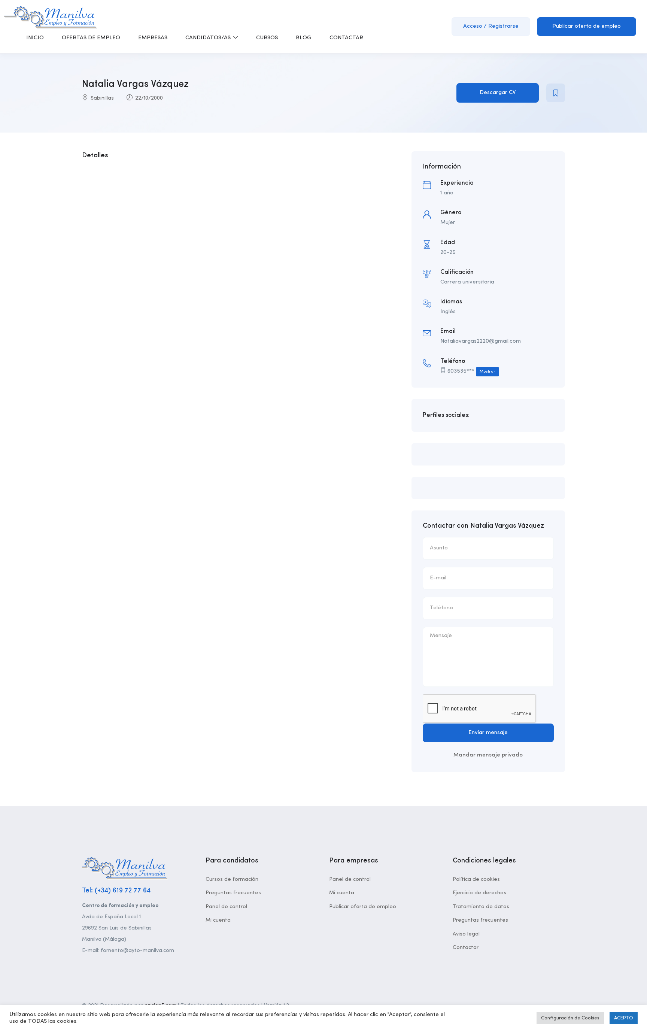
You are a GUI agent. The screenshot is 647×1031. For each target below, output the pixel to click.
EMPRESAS (152, 38)
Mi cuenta (218, 920)
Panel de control (226, 906)
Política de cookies (476, 879)
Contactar (466, 947)
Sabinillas (102, 98)
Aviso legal (466, 934)
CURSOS (267, 38)
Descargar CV (498, 92)
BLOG (304, 38)
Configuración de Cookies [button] (570, 1018)
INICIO (35, 38)
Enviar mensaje (488, 733)
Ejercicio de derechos (479, 892)
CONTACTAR (346, 38)
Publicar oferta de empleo (586, 26)
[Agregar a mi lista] (555, 93)
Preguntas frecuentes (233, 892)
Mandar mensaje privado (488, 755)
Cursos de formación (232, 879)
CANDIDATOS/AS (208, 38)
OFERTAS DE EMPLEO (91, 38)
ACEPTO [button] (623, 1018)
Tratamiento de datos (481, 906)
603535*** (471, 371)
